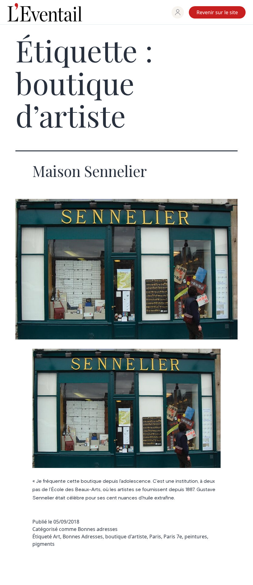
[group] (178, 12)
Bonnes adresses (98, 529)
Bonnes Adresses (83, 536)
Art (56, 536)
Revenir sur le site (217, 12)
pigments (43, 544)
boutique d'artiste (126, 536)
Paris (155, 536)
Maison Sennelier (89, 171)
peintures (196, 536)
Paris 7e (173, 536)
